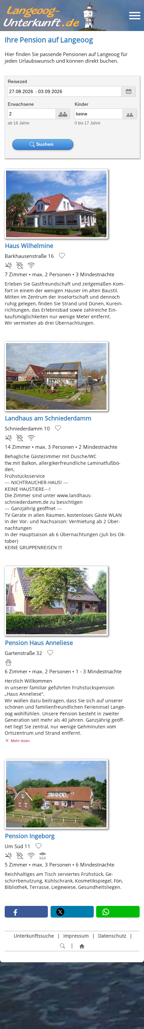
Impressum (76, 936)
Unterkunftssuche (34, 936)
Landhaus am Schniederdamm (48, 418)
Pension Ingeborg (30, 836)
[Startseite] (82, 946)
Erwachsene (21, 104)
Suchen (45, 144)
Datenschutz (112, 936)
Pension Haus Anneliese (39, 643)
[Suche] (62, 946)
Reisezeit (17, 81)
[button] (26, 912)
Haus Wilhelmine (29, 246)
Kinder (81, 104)
